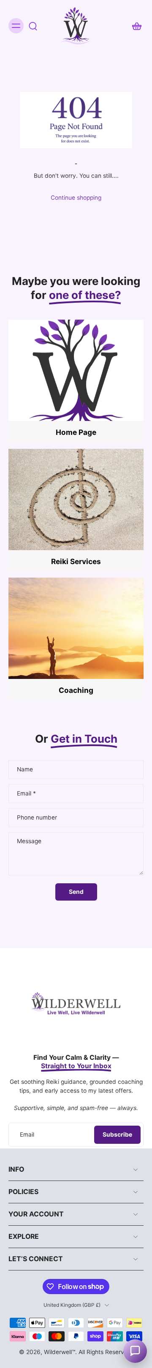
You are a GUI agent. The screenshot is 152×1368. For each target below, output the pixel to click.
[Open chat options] (135, 1351)
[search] (33, 25)
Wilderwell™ (59, 1352)
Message (29, 841)
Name (25, 769)
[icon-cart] (134, 26)
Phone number (37, 817)
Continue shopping (76, 197)
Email (26, 793)
